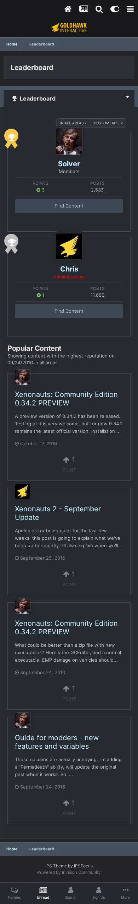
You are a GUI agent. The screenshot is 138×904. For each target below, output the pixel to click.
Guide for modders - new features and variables (57, 741)
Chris (69, 269)
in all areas (72, 123)
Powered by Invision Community (69, 872)
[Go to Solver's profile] (69, 141)
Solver (69, 164)
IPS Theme (56, 865)
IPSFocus (83, 865)
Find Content (69, 206)
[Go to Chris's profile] (69, 246)
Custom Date (107, 123)
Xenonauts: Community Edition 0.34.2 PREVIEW (66, 398)
